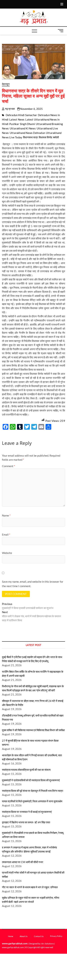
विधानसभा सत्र (30, 137)
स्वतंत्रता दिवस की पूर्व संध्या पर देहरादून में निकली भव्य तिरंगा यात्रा (32, 790)
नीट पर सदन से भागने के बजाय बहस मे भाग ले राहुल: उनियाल (30, 887)
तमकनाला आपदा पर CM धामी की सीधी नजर (22, 862)
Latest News (16, 119)
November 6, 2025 (31, 108)
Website (7, 552)
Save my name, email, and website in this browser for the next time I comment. (32, 584)
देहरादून (6, 84)
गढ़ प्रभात (9, 108)
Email (6, 534)
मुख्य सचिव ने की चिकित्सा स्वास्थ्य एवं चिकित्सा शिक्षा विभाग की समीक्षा (33, 730)
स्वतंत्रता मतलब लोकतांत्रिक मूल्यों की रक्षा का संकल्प (26, 769)
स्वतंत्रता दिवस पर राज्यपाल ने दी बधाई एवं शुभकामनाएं (27, 811)
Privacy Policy (56, 936)
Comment (8, 466)
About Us (24, 936)
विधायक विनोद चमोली (49, 137)
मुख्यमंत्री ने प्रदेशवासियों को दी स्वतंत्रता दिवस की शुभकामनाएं (31, 780)
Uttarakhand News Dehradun (27, 132)
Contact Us (39, 936)
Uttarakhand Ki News (23, 128)
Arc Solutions (47, 943)
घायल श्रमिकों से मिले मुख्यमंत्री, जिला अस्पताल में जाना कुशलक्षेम (32, 801)
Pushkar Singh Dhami (22, 124)
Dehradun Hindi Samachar (21, 115)
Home (10, 936)
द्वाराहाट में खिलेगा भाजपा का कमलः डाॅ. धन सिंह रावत (26, 822)
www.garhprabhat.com (15, 943)
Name (6, 515)
